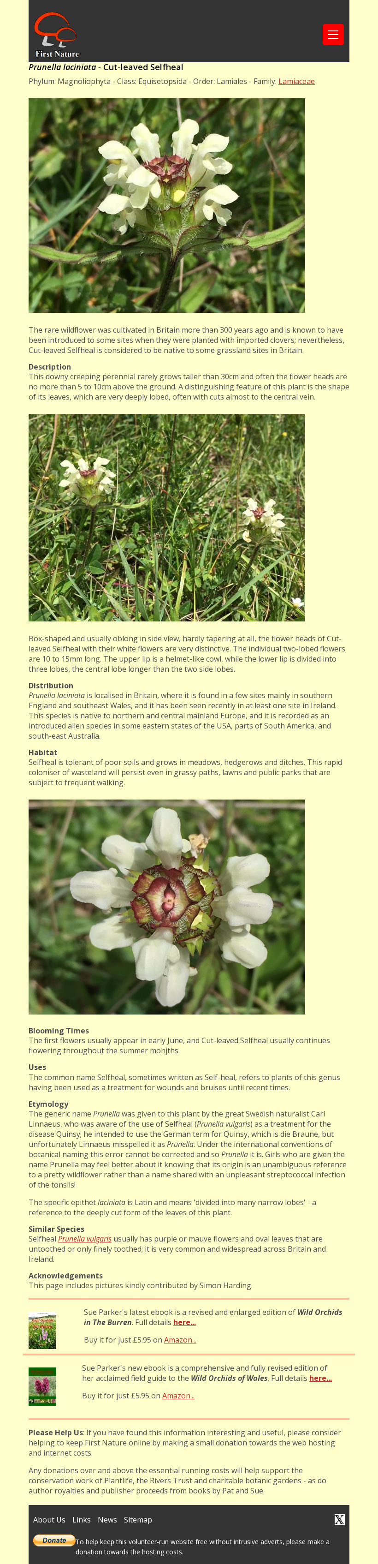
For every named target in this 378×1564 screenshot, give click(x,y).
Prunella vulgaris (85, 1239)
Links (81, 1520)
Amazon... (180, 1340)
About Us (49, 1520)
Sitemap (138, 1520)
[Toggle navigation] (333, 34)
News (107, 1520)
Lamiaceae (296, 81)
